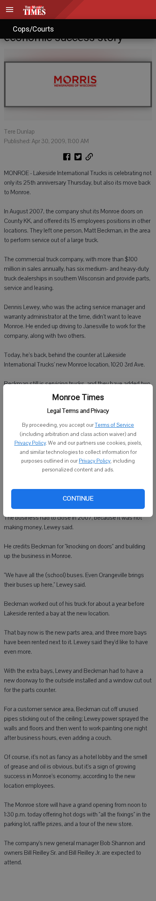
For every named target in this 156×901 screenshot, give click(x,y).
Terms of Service (114, 425)
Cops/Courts (33, 29)
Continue (78, 499)
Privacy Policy (30, 443)
